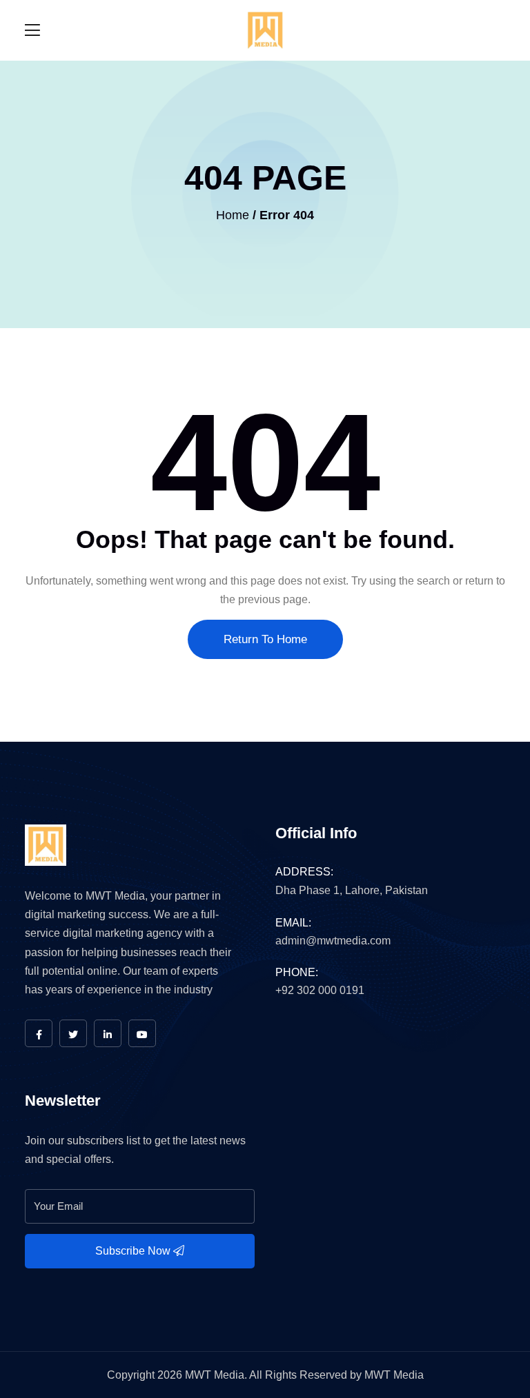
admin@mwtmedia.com (333, 940)
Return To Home (265, 639)
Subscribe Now (134, 1251)
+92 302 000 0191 (319, 990)
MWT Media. (216, 1375)
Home (232, 215)
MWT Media (394, 1375)
